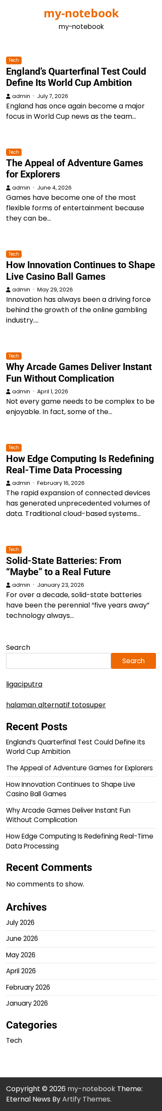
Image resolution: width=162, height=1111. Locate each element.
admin (21, 96)
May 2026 (20, 954)
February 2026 (28, 987)
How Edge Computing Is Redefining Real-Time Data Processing (80, 464)
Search (18, 647)
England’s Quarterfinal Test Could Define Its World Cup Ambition (76, 77)
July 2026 (20, 922)
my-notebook (81, 13)
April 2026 (21, 970)
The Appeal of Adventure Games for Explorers (79, 767)
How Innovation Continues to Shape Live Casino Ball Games (80, 271)
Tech (14, 60)
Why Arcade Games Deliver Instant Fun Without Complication (79, 372)
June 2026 (22, 938)
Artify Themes (86, 1099)
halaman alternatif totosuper (56, 705)
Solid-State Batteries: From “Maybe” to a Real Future (63, 566)
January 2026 (27, 1003)
